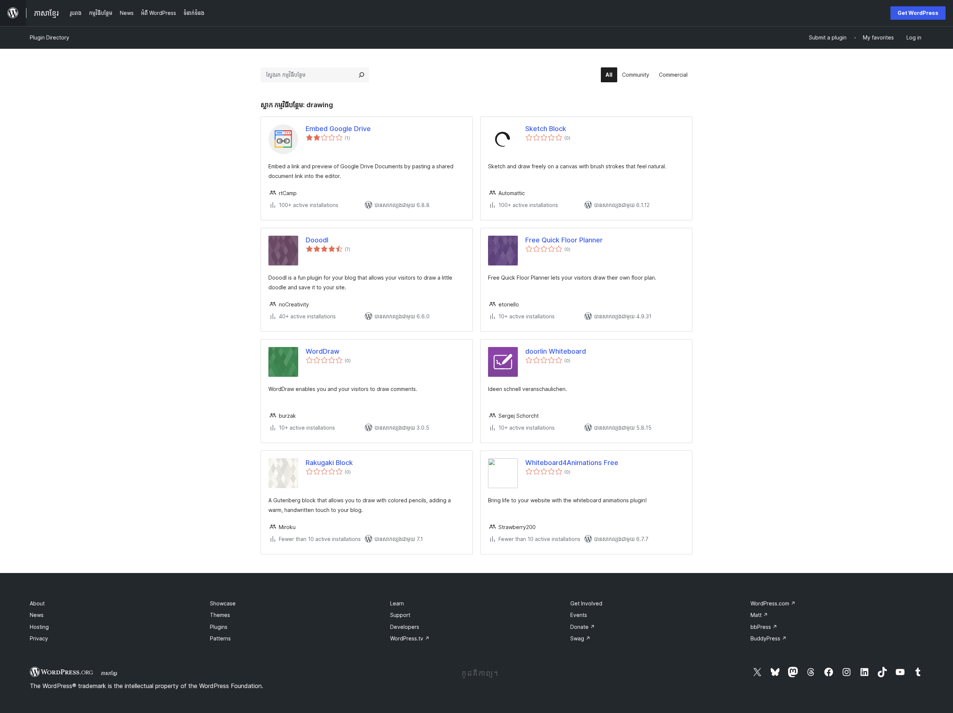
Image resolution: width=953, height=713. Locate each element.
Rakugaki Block (329, 463)
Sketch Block (545, 129)
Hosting (39, 627)
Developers (404, 627)
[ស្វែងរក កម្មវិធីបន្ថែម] (361, 74)
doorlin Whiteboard (555, 351)
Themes (220, 615)
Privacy (39, 638)
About (37, 603)
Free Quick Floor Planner (564, 240)
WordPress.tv (410, 638)
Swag (580, 638)
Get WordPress (918, 13)
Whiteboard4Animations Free (571, 463)
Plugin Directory (49, 37)
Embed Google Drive (338, 129)
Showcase (223, 603)
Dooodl (317, 240)
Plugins (218, 627)
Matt (759, 615)
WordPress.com (773, 603)
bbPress (763, 627)
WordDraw (323, 351)
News (37, 615)
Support (400, 615)
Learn (397, 603)
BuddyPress (768, 638)
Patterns (220, 638)
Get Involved (586, 603)
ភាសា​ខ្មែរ (109, 673)
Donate (582, 627)
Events (578, 615)
